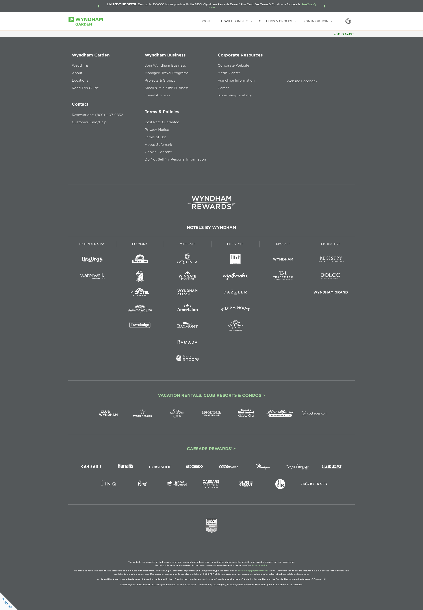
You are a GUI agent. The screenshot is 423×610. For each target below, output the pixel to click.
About (77, 73)
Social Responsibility (235, 95)
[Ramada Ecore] (187, 359)
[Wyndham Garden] (187, 293)
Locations (80, 80)
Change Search (344, 33)
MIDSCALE (188, 244)
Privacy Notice (157, 130)
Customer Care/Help (89, 122)
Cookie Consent (158, 152)
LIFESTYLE (235, 244)
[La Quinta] (187, 260)
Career (223, 88)
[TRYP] (235, 260)
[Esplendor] (235, 276)
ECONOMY (140, 244)
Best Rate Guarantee (162, 122)
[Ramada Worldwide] (187, 342)
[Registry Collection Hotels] (331, 260)
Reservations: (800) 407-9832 (97, 115)
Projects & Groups (160, 80)
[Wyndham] (283, 260)
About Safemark (158, 145)
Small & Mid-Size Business (167, 88)
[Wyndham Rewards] (211, 202)
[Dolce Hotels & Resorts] (331, 276)
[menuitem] (207, 21)
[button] (98, 6)
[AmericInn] (187, 309)
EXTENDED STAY (92, 244)
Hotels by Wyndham (211, 227)
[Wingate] (187, 276)
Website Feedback (302, 81)
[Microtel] (140, 293)
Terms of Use (156, 137)
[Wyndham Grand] (331, 293)
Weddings (80, 65)
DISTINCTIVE (331, 244)
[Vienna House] (235, 309)
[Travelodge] (140, 326)
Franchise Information (236, 80)
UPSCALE (283, 244)
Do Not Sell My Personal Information (175, 159)
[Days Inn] (140, 260)
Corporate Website (233, 65)
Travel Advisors (157, 95)
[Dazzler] (235, 293)
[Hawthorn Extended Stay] (92, 260)
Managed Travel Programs (167, 73)
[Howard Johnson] (140, 309)
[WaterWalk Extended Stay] (92, 276)
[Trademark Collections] (283, 276)
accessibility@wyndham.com (253, 570)
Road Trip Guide (85, 88)
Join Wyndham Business (165, 65)
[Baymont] (187, 326)
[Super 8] (140, 276)
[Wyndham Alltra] (235, 326)
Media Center (229, 73)
